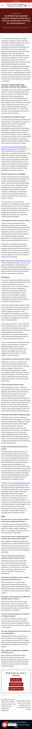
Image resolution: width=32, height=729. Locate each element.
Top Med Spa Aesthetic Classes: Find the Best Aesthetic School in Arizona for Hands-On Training (23, 705)
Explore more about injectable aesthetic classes (15, 260)
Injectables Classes (16, 689)
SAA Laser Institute (16, 13)
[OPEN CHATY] (4, 724)
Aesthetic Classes (16, 684)
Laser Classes (16, 680)
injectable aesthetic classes (21, 483)
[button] (2, 5)
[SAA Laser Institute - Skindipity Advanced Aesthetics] (15, 5)
